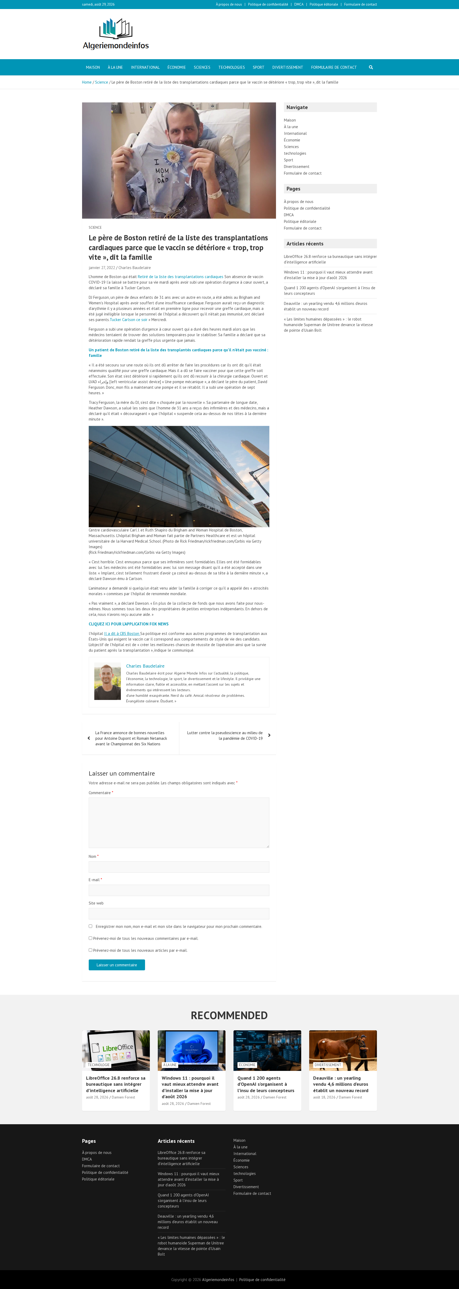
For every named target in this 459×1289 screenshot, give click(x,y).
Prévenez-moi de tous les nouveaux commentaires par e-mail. (145, 938)
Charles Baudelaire (134, 267)
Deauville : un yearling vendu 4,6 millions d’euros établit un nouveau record (340, 1084)
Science (95, 227)
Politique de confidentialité (268, 4)
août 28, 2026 (97, 1097)
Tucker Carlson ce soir (128, 319)
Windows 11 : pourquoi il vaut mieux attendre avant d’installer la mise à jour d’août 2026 (190, 1087)
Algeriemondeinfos (218, 1279)
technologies (231, 67)
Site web (96, 903)
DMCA (299, 4)
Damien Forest (123, 1097)
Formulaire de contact (360, 4)
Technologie (99, 1065)
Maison (93, 67)
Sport (259, 67)
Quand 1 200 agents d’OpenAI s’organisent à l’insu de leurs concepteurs (265, 1084)
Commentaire (101, 792)
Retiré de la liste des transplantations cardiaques (180, 276)
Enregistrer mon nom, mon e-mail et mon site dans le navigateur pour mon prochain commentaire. (179, 926)
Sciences (202, 67)
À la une (115, 67)
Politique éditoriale (324, 4)
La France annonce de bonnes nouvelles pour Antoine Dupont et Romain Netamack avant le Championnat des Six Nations (131, 738)
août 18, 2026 (324, 1097)
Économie (177, 67)
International (145, 67)
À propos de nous (229, 4)
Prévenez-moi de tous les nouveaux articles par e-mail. (140, 950)
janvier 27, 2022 (102, 267)
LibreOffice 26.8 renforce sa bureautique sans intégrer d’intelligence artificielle (115, 1084)
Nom (94, 856)
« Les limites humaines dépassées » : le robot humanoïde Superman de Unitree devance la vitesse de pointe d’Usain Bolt (328, 325)
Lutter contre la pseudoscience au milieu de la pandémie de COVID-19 (225, 735)
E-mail (95, 879)
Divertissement (288, 67)
